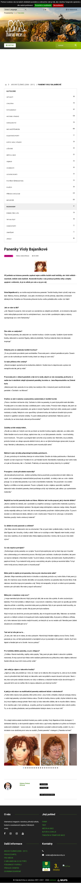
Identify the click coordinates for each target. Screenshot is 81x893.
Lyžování (10, 149)
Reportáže (10, 200)
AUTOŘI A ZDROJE (49, 832)
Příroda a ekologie (13, 194)
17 (53, 767)
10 (40, 767)
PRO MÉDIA (8, 858)
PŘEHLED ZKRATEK (11, 868)
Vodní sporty (11, 226)
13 (46, 767)
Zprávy (9, 239)
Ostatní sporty (12, 174)
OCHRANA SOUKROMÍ (12, 871)
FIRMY (44, 822)
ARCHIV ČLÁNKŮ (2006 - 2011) (15, 851)
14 (48, 767)
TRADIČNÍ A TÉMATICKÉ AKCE (53, 835)
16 (51, 767)
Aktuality (10, 97)
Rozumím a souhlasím (43, 5)
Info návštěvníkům (13, 129)
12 (44, 767)
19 (57, 767)
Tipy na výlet (11, 219)
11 (42, 767)
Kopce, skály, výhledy (14, 142)
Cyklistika (10, 103)
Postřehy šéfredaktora (15, 181)
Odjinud (9, 161)
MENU (11, 45)
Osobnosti (10, 168)
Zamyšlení (10, 232)
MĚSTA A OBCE (48, 828)
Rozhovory (11, 207)
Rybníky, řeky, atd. (13, 213)
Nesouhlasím (58, 5)
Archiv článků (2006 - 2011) (23, 85)
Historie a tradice (13, 116)
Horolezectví (11, 123)
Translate (20, 13)
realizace (53, 880)
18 (55, 767)
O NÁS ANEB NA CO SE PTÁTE (15, 861)
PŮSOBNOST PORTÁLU (13, 865)
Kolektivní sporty (13, 136)
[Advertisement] (40, 65)
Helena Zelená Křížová (22, 256)
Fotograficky (11, 110)
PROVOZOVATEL (10, 854)
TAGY (44, 825)
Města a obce (11, 155)
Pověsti (9, 187)
